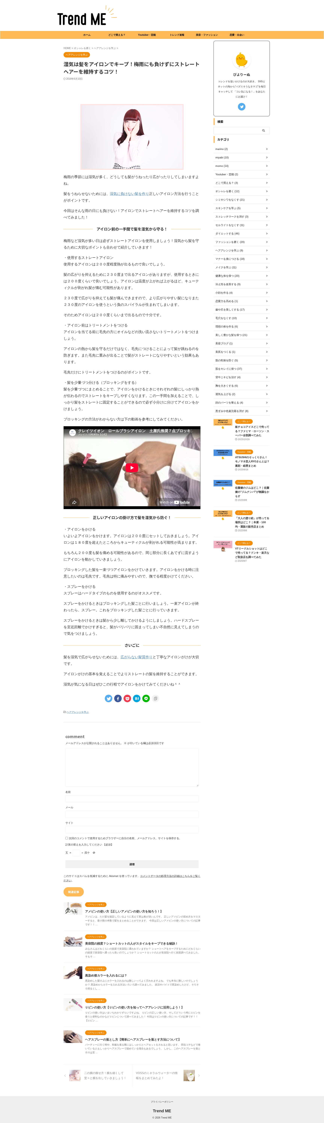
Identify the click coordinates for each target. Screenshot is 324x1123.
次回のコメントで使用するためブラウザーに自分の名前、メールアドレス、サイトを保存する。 (125, 838)
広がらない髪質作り (137, 657)
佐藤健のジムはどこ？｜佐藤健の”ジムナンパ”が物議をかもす (252, 492)
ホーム (87, 34)
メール (69, 807)
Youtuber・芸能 (147, 34)
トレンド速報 (177, 34)
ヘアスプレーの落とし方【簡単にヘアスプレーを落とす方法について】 (133, 1039)
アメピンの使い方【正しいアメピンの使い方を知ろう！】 (124, 911)
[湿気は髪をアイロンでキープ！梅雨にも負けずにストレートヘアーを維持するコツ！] (136, 698)
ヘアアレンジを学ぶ (78, 712)
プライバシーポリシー (162, 1101)
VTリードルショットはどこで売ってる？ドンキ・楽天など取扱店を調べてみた (252, 552)
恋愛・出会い (237, 34)
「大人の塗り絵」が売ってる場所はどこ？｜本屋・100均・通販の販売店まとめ (252, 522)
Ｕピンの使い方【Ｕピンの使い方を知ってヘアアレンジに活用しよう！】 (134, 1007)
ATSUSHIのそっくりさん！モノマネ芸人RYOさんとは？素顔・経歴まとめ (252, 461)
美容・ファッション (207, 34)
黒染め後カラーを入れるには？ (106, 975)
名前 (68, 792)
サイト (69, 822)
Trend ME (162, 1111)
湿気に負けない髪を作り (129, 194)
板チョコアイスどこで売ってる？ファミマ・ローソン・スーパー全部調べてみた (252, 431)
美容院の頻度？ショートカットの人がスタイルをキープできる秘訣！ (131, 943)
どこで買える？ (116, 34)
